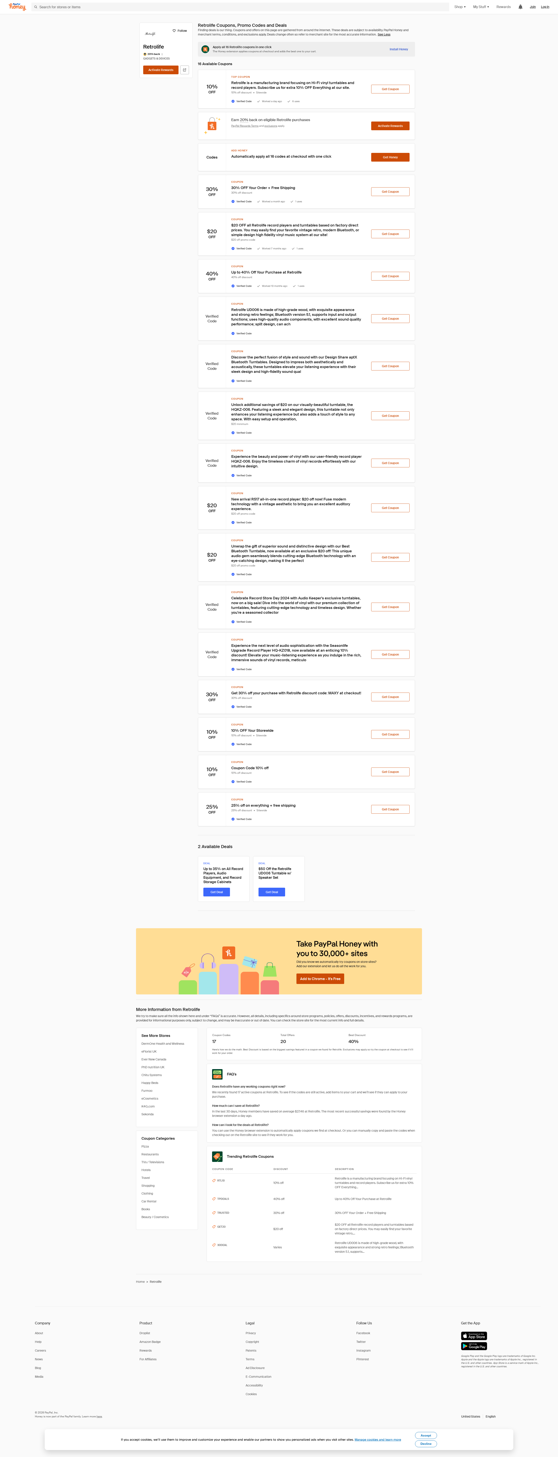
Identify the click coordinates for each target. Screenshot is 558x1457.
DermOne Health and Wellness (162, 1044)
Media (39, 1377)
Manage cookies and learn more (378, 1439)
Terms (250, 1359)
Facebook (363, 1333)
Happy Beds (149, 1083)
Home (140, 1282)
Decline (426, 1443)
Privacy (251, 1333)
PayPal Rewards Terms (245, 126)
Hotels (146, 1170)
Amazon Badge (150, 1342)
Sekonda (147, 1114)
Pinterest (362, 1359)
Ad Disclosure (255, 1368)
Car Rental (148, 1201)
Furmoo (146, 1091)
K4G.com (148, 1106)
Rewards (504, 7)
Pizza (145, 1146)
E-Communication (258, 1377)
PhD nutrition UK (152, 1067)
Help (38, 1342)
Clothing (147, 1193)
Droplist (145, 1333)
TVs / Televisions (152, 1162)
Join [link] (533, 7)
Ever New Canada (153, 1059)
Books (145, 1209)
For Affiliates (148, 1359)
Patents (251, 1350)
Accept (426, 1435)
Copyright (252, 1342)
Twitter (361, 1342)
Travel (145, 1178)
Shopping (148, 1186)
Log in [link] (545, 7)
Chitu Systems (151, 1075)
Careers (40, 1350)
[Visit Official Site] (184, 70)
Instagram (363, 1350)
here (99, 1416)
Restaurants (150, 1154)
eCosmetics (149, 1098)
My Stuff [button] (479, 7)
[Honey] (17, 7)
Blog (38, 1368)
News (39, 1359)
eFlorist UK (149, 1051)
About (39, 1333)
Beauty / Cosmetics (155, 1217)
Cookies (251, 1394)
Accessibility (254, 1385)
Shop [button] (458, 7)
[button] (478, 1416)
